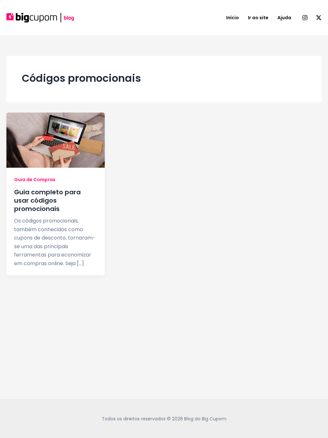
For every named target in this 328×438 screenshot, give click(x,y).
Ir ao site (258, 17)
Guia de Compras (34, 179)
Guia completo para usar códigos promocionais (47, 200)
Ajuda (284, 17)
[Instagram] (305, 18)
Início (232, 17)
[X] (319, 18)
